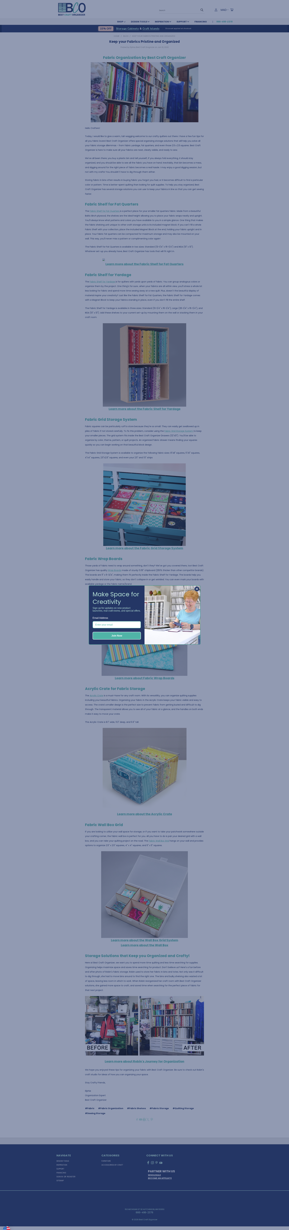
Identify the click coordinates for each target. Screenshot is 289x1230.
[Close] (196, 589)
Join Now (116, 635)
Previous (280, 1220)
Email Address (100, 618)
